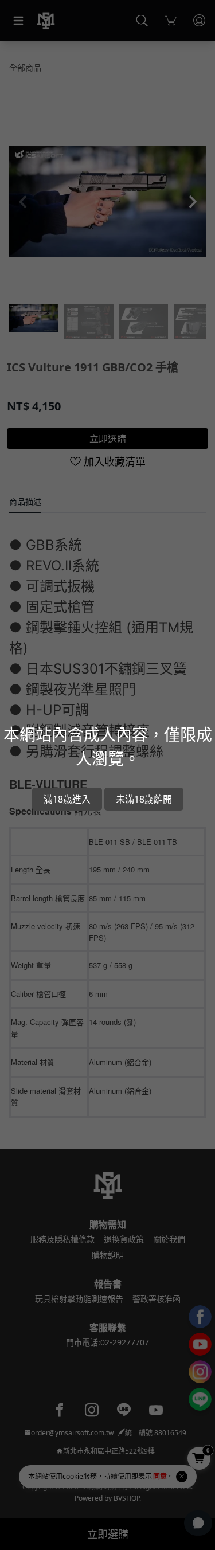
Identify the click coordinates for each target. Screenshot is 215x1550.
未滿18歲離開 (144, 799)
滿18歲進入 (67, 799)
